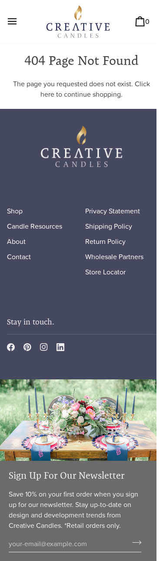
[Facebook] (11, 347)
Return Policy (105, 241)
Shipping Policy (108, 226)
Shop (15, 211)
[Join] (134, 542)
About (16, 241)
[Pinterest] (27, 347)
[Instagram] (44, 347)
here (47, 94)
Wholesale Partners (114, 256)
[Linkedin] (60, 347)
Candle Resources (34, 226)
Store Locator (105, 272)
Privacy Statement (112, 211)
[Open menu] (20, 21)
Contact (19, 256)
